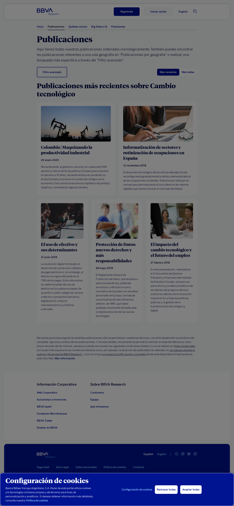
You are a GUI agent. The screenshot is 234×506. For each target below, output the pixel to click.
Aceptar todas (191, 489)
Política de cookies (37, 500)
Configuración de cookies (137, 489)
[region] (117, 489)
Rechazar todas (166, 489)
